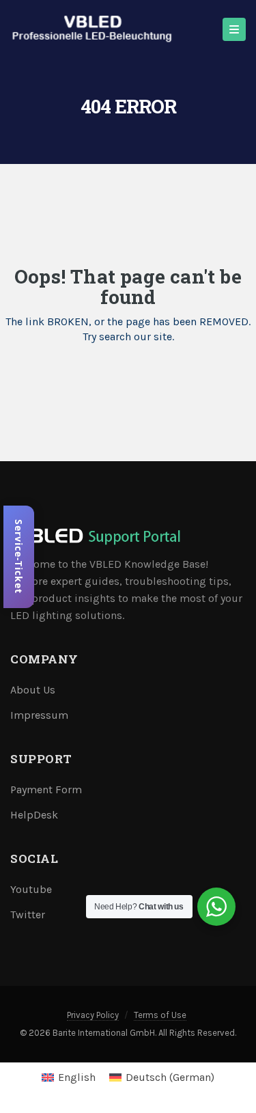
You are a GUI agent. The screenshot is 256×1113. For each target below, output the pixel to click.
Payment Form (46, 789)
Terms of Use (160, 1015)
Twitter (27, 914)
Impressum (39, 715)
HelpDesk (34, 814)
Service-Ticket (18, 556)
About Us (32, 689)
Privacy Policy (93, 1015)
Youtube (31, 889)
